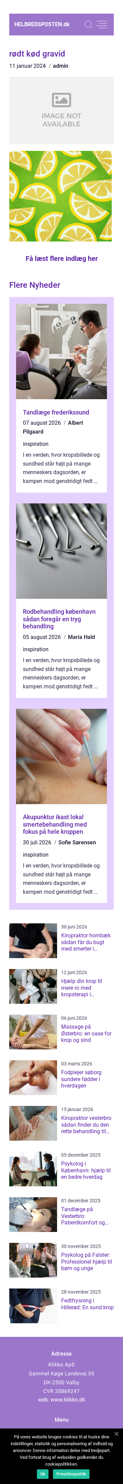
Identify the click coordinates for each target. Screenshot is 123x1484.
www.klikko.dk (68, 1399)
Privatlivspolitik (71, 1474)
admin (60, 66)
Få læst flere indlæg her (62, 258)
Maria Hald (81, 637)
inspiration (36, 444)
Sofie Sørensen (77, 842)
